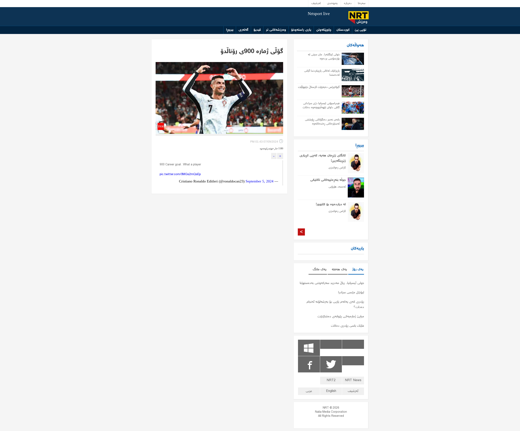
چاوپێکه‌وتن (323, 30)
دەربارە (348, 3)
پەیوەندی (332, 3)
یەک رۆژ (357, 269)
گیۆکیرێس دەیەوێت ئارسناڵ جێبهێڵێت (319, 87)
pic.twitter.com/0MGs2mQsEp (180, 174)
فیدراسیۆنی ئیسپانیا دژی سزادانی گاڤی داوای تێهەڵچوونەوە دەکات (321, 105)
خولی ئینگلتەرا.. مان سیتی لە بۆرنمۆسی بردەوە (324, 57)
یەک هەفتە (339, 269)
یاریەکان (357, 249)
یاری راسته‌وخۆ (301, 30)
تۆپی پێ (360, 30)
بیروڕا (229, 30)
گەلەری (243, 30)
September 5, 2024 (259, 181)
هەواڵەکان (355, 45)
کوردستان (343, 30)
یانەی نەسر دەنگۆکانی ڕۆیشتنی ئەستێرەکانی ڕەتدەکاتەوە (322, 122)
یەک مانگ (319, 269)
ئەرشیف (316, 3)
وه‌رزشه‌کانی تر (276, 30)
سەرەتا (361, 3)
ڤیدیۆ (257, 30)
